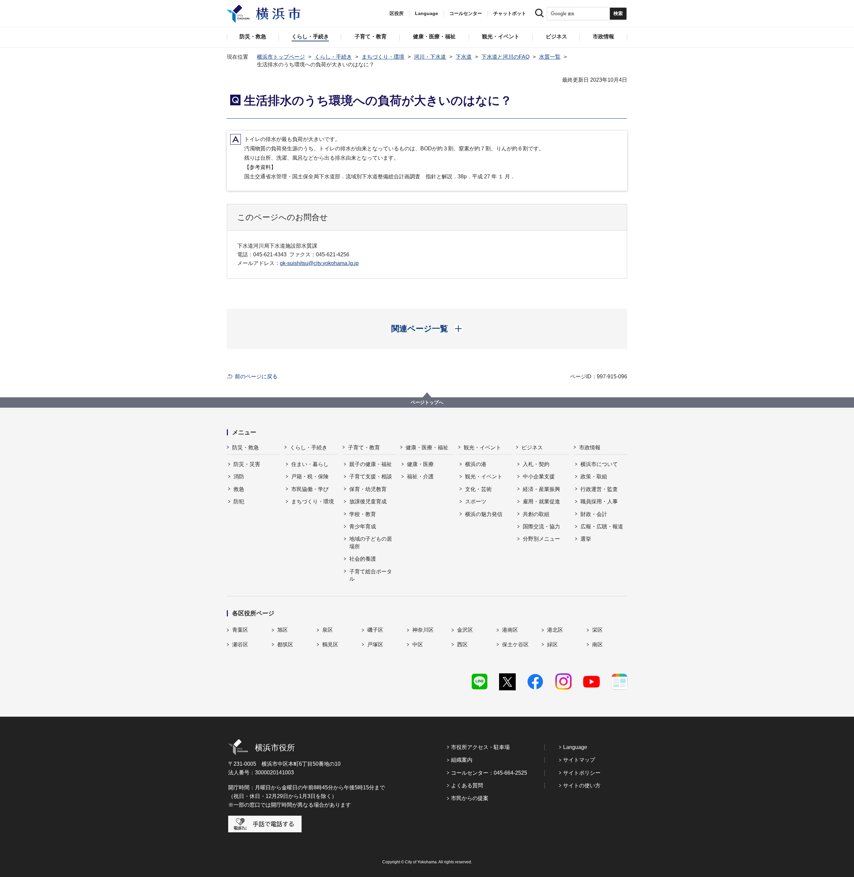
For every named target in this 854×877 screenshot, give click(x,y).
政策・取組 (593, 476)
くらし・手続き (333, 57)
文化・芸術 (478, 489)
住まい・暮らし (310, 464)
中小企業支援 (539, 476)
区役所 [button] (397, 13)
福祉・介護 (420, 476)
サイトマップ (579, 760)
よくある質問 (467, 785)
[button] (427, 329)
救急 (239, 489)
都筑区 (285, 644)
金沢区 (465, 630)
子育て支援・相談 (370, 476)
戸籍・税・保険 (310, 476)
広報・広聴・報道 (601, 526)
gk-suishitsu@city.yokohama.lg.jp (319, 263)
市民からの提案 (469, 798)
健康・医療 (420, 464)
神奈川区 (423, 630)
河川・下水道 (430, 57)
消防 (239, 476)
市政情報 (589, 447)
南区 (597, 644)
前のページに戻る (256, 376)
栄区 (597, 630)
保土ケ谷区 (515, 644)
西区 (462, 644)
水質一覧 (549, 57)
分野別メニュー (541, 539)
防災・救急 (245, 447)
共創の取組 (536, 514)
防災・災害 (247, 464)
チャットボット (509, 13)
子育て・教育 (364, 447)
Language (575, 747)
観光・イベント (482, 447)
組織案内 (461, 760)
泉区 (327, 630)
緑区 (552, 644)
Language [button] (426, 13)
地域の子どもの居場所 (370, 542)
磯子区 (375, 630)
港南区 (510, 630)
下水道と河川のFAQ (505, 57)
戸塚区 (375, 644)
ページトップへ (427, 402)
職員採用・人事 (599, 501)
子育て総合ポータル (370, 575)
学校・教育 (362, 514)
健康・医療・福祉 (427, 447)
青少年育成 (362, 526)
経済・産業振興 (541, 489)
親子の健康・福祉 (370, 464)
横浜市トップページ (281, 57)
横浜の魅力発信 (483, 514)
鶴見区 (330, 644)
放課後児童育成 (368, 501)
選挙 (585, 539)
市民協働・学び (310, 489)
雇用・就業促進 (541, 501)
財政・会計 (593, 514)
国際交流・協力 (541, 526)
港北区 (555, 630)
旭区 (282, 630)
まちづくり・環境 (383, 57)
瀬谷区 (240, 644)
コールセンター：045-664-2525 (489, 773)
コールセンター (465, 13)
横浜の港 (475, 464)
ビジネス (532, 447)
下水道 (464, 57)
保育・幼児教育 (368, 489)
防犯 (239, 501)
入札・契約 (536, 464)
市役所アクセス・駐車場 (480, 747)
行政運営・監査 (599, 489)
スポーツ (475, 501)
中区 (417, 644)
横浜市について (599, 464)
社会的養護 (362, 559)
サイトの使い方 (581, 785)
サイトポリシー (581, 773)
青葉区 (240, 630)
